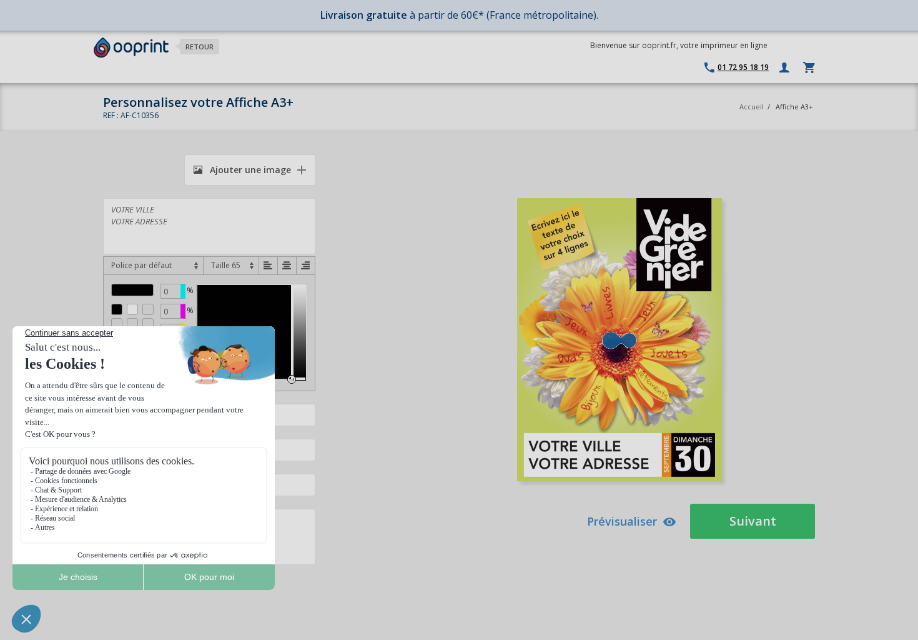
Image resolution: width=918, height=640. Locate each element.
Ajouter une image (249, 170)
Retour (199, 46)
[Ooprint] (131, 48)
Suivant (752, 520)
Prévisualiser (622, 521)
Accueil (751, 106)
